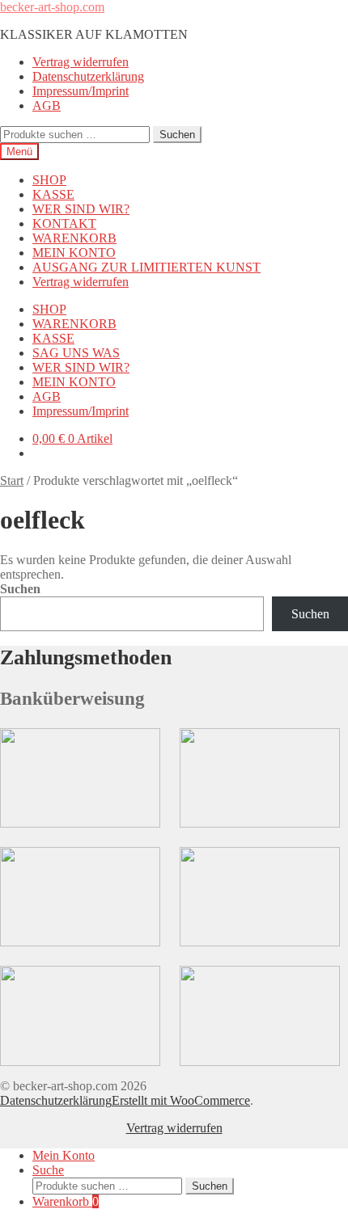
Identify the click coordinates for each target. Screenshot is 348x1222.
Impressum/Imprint (80, 91)
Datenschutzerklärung (88, 76)
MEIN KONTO (74, 252)
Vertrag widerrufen (80, 62)
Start (11, 480)
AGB (46, 105)
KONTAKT (64, 223)
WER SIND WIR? (80, 209)
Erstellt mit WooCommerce (181, 1100)
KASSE (53, 194)
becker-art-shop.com (52, 7)
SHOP (49, 180)
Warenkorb (65, 1201)
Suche (48, 1170)
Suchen (177, 135)
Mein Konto (63, 1155)
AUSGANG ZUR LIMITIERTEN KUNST (146, 267)
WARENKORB (74, 238)
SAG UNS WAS (76, 353)
